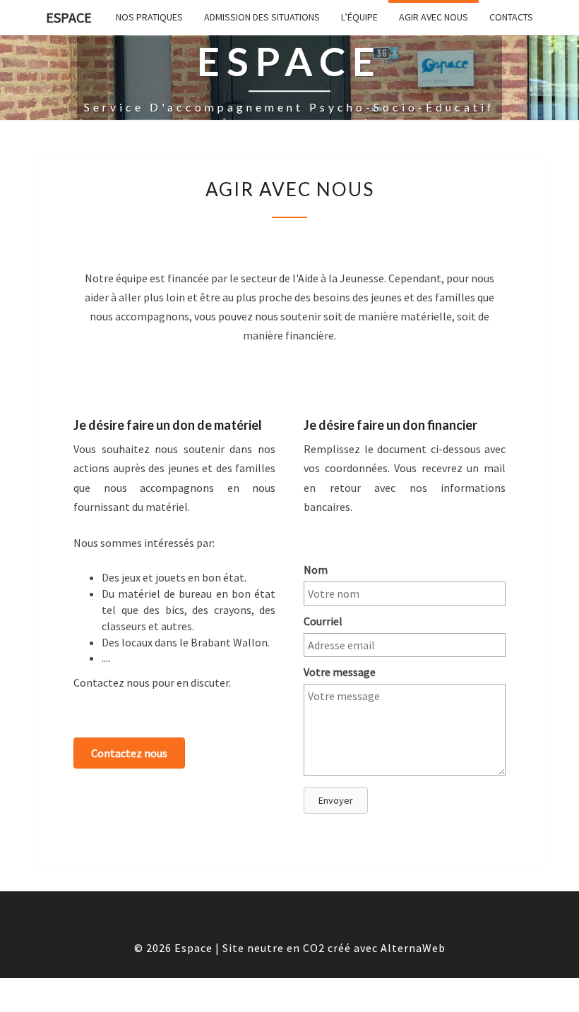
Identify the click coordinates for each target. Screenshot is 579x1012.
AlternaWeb (413, 948)
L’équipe (359, 17)
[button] (129, 753)
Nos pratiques (149, 17)
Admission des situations (262, 17)
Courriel (323, 621)
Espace (69, 17)
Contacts (511, 17)
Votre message (340, 672)
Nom (316, 569)
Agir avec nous (433, 17)
